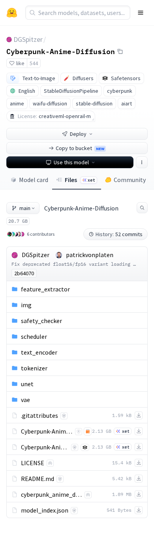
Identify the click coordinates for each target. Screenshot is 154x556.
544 (34, 63)
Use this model (71, 162)
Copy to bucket (80, 148)
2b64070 (24, 273)
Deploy (78, 133)
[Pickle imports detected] (88, 431)
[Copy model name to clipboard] (120, 51)
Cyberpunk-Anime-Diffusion (60, 51)
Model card (33, 180)
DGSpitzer (28, 39)
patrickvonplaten (89, 255)
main (24, 208)
